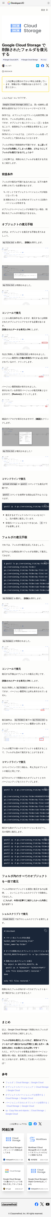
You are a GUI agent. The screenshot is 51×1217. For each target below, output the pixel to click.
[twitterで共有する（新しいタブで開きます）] (47, 65)
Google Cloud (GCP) (11, 60)
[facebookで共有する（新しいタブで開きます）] (42, 65)
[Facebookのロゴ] (36, 1204)
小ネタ (44, 60)
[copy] (45, 505)
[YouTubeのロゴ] (48, 1204)
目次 (43, 9)
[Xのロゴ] (42, 1204)
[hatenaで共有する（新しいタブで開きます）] (37, 65)
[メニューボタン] (3, 3)
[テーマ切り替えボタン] (48, 3)
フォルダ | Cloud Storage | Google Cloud (24, 1082)
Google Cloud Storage (30, 60)
